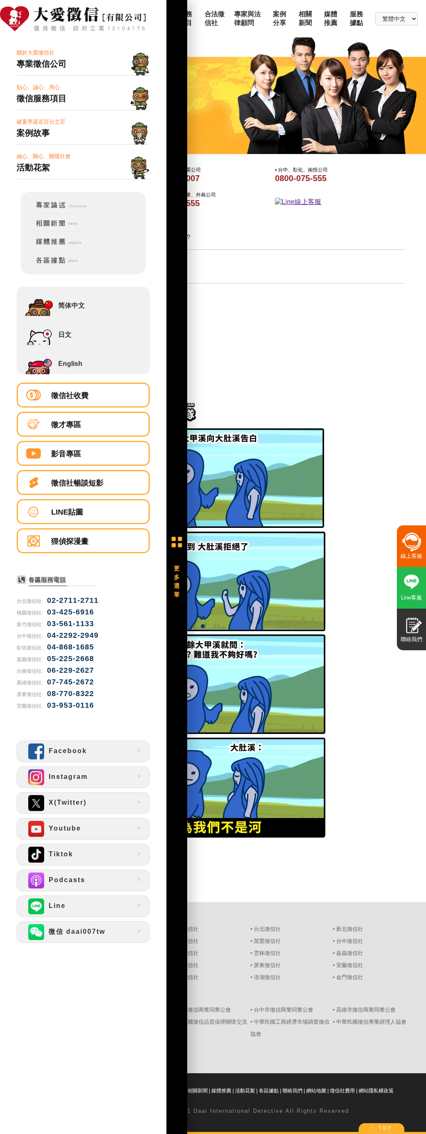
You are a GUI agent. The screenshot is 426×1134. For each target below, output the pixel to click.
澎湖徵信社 (267, 977)
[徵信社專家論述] (61, 211)
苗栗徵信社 (267, 941)
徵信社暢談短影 (77, 483)
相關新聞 (198, 1091)
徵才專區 (66, 424)
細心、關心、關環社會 (44, 162)
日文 (65, 334)
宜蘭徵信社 (349, 965)
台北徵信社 (267, 929)
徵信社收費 (70, 395)
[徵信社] (83, 19)
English (70, 363)
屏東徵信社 (267, 965)
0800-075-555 (301, 178)
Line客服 (411, 597)
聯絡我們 (292, 1091)
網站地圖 (316, 1091)
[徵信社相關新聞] (61, 230)
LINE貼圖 (67, 512)
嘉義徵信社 (349, 953)
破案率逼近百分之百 (41, 128)
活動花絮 (245, 1091)
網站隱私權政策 (376, 1091)
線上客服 (411, 556)
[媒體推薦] (61, 248)
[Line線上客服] (337, 202)
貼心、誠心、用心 (42, 93)
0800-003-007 (174, 178)
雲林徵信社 (267, 953)
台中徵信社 (349, 941)
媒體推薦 (221, 1091)
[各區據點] (61, 265)
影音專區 (66, 454)
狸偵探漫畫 (70, 541)
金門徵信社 (349, 977)
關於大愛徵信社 (42, 59)
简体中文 (71, 305)
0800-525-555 (174, 203)
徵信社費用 (342, 1091)
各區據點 (269, 1091)
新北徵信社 (349, 929)
